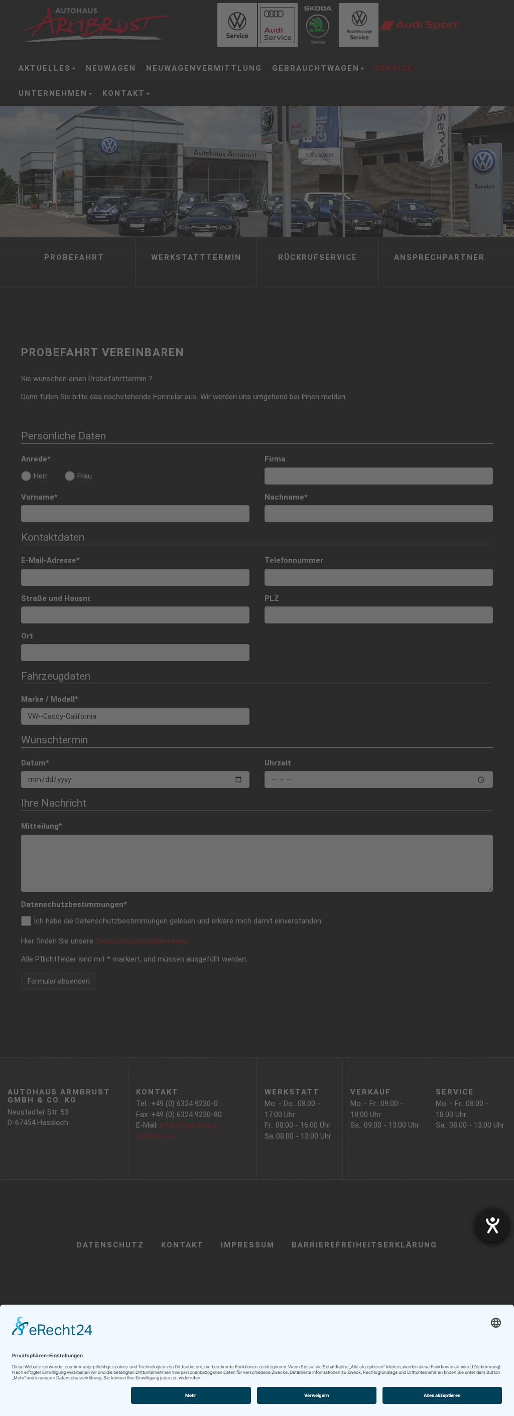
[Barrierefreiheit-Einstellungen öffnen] (492, 1225)
